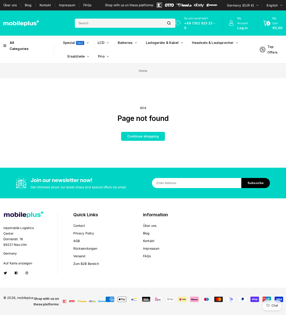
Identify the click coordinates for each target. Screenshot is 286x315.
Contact (79, 225)
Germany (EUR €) (240, 5)
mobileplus (25, 298)
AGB (76, 241)
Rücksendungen (85, 248)
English (272, 5)
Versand (79, 256)
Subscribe (256, 183)
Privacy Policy (83, 233)
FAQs (87, 5)
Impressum (67, 5)
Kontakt (45, 5)
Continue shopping (143, 136)
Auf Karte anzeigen (17, 263)
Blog (28, 5)
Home (143, 71)
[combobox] (118, 23)
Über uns (10, 5)
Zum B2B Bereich (86, 264)
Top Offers (272, 49)
